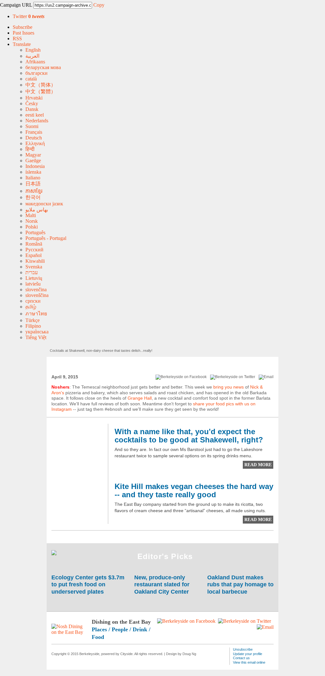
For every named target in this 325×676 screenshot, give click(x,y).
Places (99, 629)
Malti (30, 215)
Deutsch (33, 137)
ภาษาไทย (36, 313)
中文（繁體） (40, 91)
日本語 (33, 183)
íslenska (33, 172)
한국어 (33, 197)
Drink (140, 629)
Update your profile (247, 654)
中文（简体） (40, 84)
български (36, 73)
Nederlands (36, 120)
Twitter (28, 16)
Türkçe (32, 320)
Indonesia (35, 166)
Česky (31, 103)
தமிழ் (30, 306)
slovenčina (36, 289)
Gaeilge (33, 160)
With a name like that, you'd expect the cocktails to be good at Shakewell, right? (189, 436)
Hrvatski (34, 97)
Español (33, 255)
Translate (22, 44)
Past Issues (23, 32)
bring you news (228, 387)
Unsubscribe (243, 649)
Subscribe (22, 27)
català (31, 78)
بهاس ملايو (36, 209)
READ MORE (258, 464)
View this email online (249, 662)
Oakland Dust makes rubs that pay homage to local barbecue (240, 584)
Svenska (33, 266)
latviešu (33, 283)
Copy (98, 5)
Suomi (31, 126)
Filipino (33, 326)
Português (35, 232)
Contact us (241, 658)
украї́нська (37, 331)
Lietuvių (33, 278)
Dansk (31, 109)
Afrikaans (35, 61)
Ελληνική (35, 143)
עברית (31, 272)
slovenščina (37, 295)
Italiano (32, 177)
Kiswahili (35, 261)
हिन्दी (30, 149)
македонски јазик (44, 203)
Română (33, 244)
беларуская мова (43, 67)
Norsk (31, 221)
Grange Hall (140, 398)
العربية (32, 56)
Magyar (33, 155)
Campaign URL (16, 5)
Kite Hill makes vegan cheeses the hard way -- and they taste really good (194, 490)
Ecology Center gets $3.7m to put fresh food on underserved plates (87, 584)
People (120, 629)
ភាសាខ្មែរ (34, 191)
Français (33, 132)
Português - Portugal (45, 238)
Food (98, 637)
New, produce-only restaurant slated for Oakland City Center (162, 584)
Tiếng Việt (35, 337)
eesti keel (34, 115)
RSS (17, 38)
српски (33, 301)
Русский (34, 249)
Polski (31, 226)
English (33, 50)
